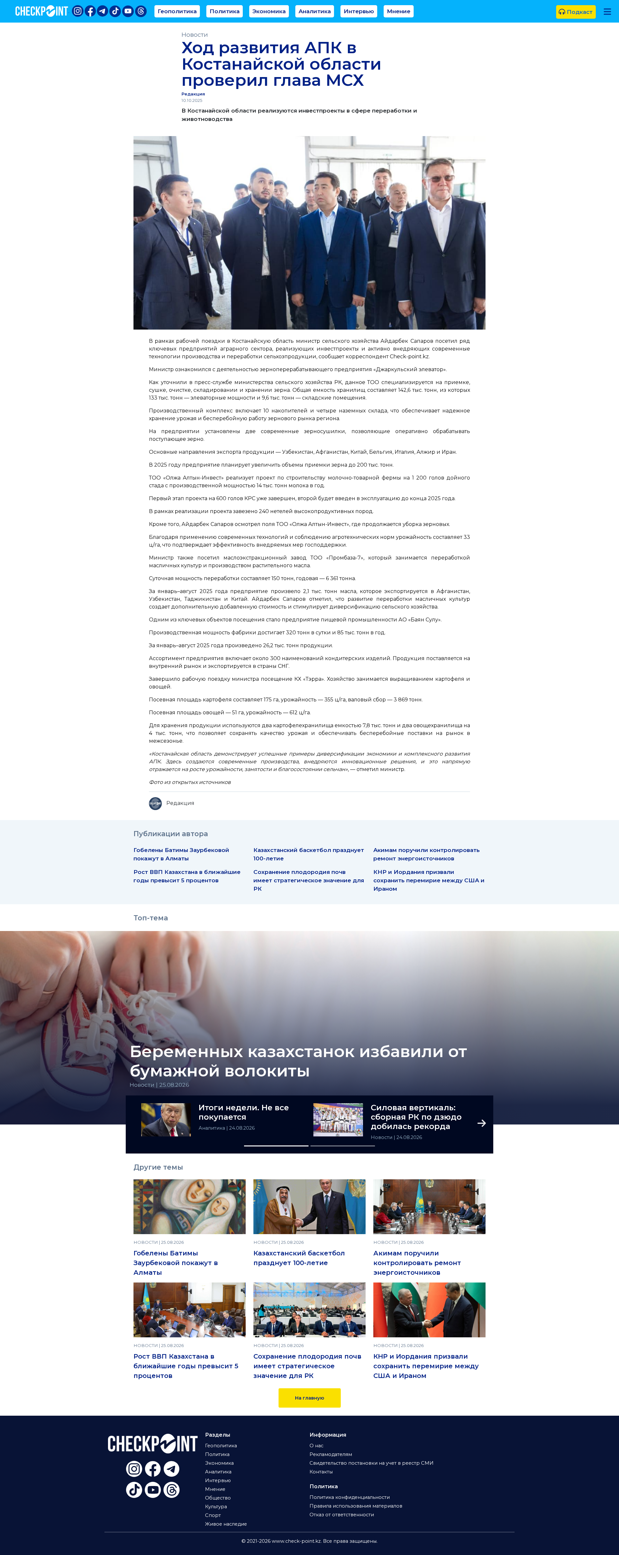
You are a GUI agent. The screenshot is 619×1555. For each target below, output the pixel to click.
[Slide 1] (276, 1146)
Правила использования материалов (356, 1506)
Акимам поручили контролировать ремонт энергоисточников (417, 1262)
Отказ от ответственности (342, 1515)
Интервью (359, 11)
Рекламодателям (331, 1454)
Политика (225, 11)
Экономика (269, 11)
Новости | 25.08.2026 (159, 1084)
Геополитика (177, 11)
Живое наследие (226, 1524)
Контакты (321, 1472)
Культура (216, 1507)
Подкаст (579, 11)
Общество (218, 1498)
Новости (195, 34)
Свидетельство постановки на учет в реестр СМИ (372, 1463)
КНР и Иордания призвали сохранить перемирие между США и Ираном (429, 880)
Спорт (213, 1515)
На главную (309, 1398)
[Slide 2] (342, 1146)
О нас (316, 1446)
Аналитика (315, 11)
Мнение (398, 11)
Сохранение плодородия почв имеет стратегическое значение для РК (308, 880)
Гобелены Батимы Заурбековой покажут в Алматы (175, 1262)
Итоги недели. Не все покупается (244, 1112)
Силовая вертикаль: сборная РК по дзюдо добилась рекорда (416, 1117)
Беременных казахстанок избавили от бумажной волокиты (298, 1061)
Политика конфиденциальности (350, 1497)
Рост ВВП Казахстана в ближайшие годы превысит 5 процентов (185, 1366)
